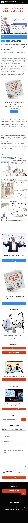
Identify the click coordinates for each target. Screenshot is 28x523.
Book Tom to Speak (14, 409)
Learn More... (14, 338)
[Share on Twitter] (3, 41)
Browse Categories (14, 352)
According (14, 69)
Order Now (14, 112)
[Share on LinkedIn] (8, 41)
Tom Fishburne (7, 506)
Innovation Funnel (5, 201)
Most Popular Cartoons (14, 348)
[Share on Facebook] (13, 41)
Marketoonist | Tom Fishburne (8, 2)
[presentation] (12, 471)
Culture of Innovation (6, 157)
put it (10, 131)
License (6, 37)
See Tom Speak (14, 261)
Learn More (14, 380)
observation (8, 52)
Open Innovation (5, 179)
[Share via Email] (18, 41)
